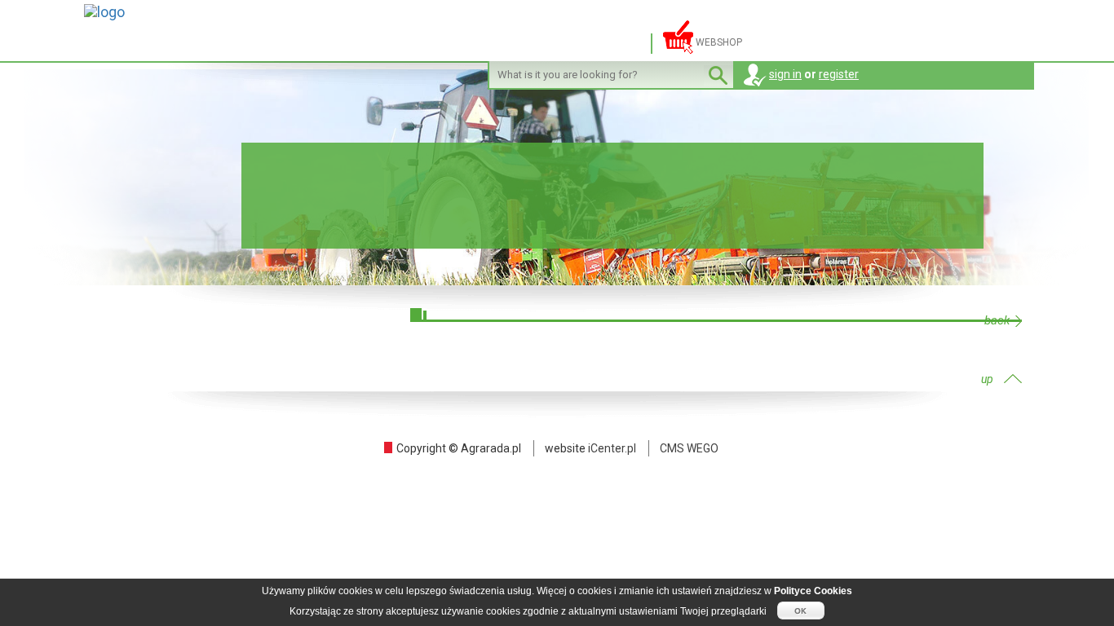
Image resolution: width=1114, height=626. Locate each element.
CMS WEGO (689, 448)
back (997, 321)
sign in (785, 74)
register (839, 74)
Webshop (717, 42)
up (987, 379)
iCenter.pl (612, 448)
